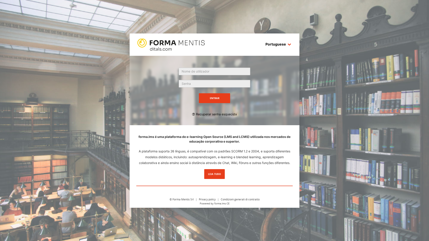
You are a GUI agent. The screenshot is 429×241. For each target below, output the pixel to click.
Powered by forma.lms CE (214, 203)
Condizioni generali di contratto (240, 199)
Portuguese (275, 44)
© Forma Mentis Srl (182, 199)
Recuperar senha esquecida (216, 114)
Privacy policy (207, 199)
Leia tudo (214, 174)
